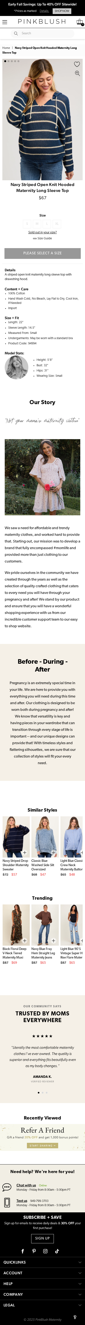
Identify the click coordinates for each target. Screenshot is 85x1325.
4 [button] (15, 61)
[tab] (38, 1093)
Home (6, 48)
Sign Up (42, 1238)
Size (42, 215)
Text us (22, 1201)
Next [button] (77, 119)
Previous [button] (7, 119)
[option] (42, 119)
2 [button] (8, 61)
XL (57, 224)
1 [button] (5, 61)
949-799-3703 (39, 1201)
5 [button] (18, 61)
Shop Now (62, 11)
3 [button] (12, 61)
